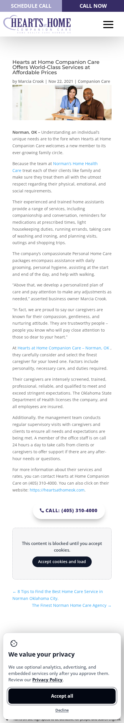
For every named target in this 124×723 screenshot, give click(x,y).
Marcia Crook (31, 81)
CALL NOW (93, 5)
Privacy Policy (47, 679)
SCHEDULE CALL (31, 5)
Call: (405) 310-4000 (71, 510)
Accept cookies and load (62, 561)
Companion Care (94, 81)
